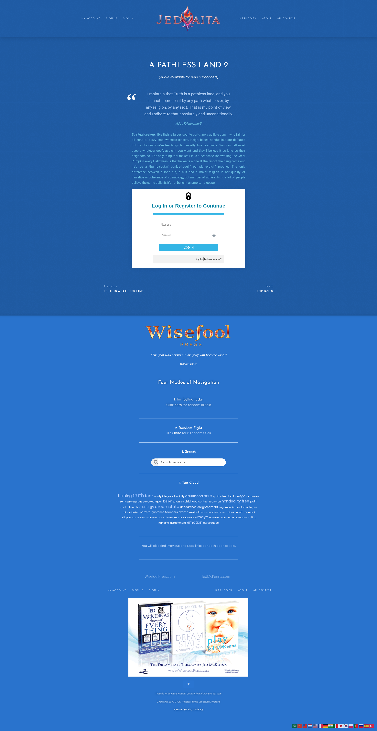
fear (149, 496)
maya (202, 517)
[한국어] (346, 725)
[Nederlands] (310, 725)
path (253, 501)
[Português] (356, 725)
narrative (163, 522)
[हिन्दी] (330, 725)
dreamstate (167, 506)
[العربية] (294, 725)
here (178, 405)
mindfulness (252, 496)
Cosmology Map (133, 501)
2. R (178, 428)
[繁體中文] (305, 725)
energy (148, 506)
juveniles (178, 501)
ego (242, 496)
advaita (214, 517)
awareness (211, 523)
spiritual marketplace (226, 496)
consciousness (168, 517)
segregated (227, 517)
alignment (225, 507)
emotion (194, 522)
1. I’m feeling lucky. (188, 399)
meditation (196, 512)
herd (208, 496)
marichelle (151, 517)
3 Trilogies (247, 18)
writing (251, 517)
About (267, 18)
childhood (191, 501)
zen (122, 501)
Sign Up (111, 18)
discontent (249, 512)
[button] (132, 637)
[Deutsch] (325, 725)
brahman (215, 501)
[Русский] (361, 725)
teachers (171, 512)
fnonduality (241, 517)
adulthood (194, 496)
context (203, 501)
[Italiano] (335, 725)
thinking (125, 496)
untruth (239, 512)
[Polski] (351, 725)
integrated (168, 496)
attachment (178, 523)
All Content (286, 18)
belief (168, 501)
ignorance (157, 512)
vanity (157, 496)
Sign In (128, 18)
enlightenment (207, 507)
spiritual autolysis (130, 507)
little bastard (138, 517)
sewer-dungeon (152, 501)
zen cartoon (228, 512)
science (216, 512)
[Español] (366, 725)
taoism (207, 512)
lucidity (180, 496)
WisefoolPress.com (160, 576)
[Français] (320, 725)
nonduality (231, 501)
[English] (315, 725)
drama (183, 512)
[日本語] (340, 725)
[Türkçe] (371, 725)
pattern (145, 512)
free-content (238, 507)
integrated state (188, 517)
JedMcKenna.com (216, 576)
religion (126, 517)
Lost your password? (212, 259)
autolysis (251, 507)
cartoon (126, 512)
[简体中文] (300, 725)
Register (199, 259)
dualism (135, 512)
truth (138, 495)
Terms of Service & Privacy (188, 709)
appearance (188, 507)
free (245, 501)
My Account (90, 18)
